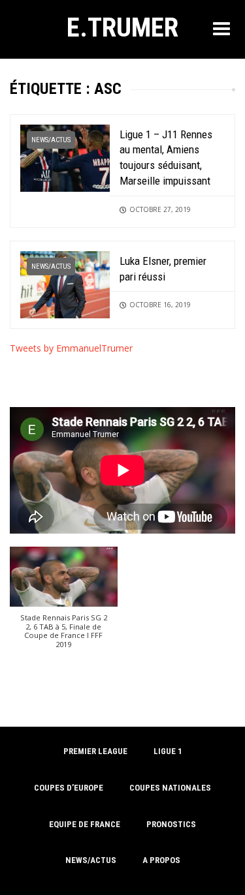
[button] (64, 604)
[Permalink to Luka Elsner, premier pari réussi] (65, 283)
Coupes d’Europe (68, 788)
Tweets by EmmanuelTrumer (71, 348)
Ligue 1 (168, 751)
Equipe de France (84, 824)
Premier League (95, 751)
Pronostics (171, 824)
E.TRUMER (122, 27)
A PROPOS (161, 860)
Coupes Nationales (170, 788)
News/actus (51, 140)
